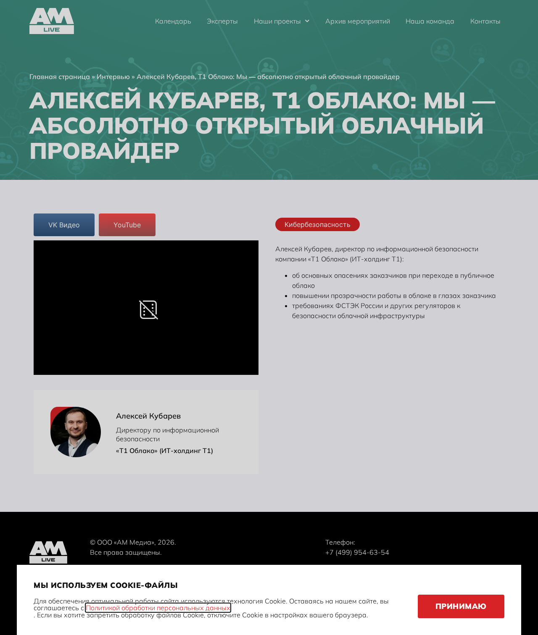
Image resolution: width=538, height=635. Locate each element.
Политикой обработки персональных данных (158, 607)
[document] (269, 317)
